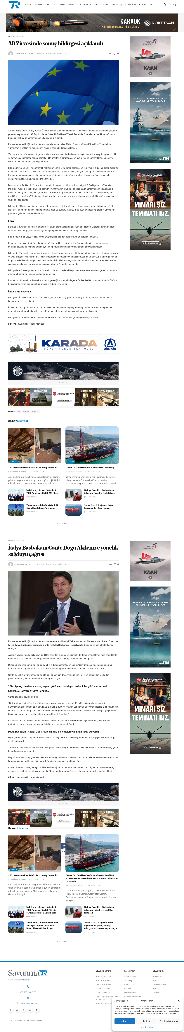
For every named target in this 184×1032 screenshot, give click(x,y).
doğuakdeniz (31, 865)
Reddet (146, 1021)
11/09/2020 (39, 53)
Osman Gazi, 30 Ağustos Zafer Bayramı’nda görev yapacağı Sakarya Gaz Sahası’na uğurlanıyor (101, 972)
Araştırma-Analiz (56, 5)
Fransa (26, 411)
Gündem (72, 5)
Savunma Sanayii (34, 5)
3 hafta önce (33, 497)
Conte (20, 865)
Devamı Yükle (63, 524)
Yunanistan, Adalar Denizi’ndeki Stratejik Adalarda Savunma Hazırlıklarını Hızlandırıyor (42, 972)
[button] (178, 1000)
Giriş (173, 4)
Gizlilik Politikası (147, 1027)
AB (19, 411)
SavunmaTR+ (145, 5)
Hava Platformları (104, 1023)
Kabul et (125, 1021)
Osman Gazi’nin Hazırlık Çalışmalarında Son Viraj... (90, 468)
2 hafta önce (34, 472)
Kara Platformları (103, 1027)
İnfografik (85, 5)
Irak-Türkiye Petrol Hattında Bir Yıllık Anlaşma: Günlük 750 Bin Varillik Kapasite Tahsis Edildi (42, 957)
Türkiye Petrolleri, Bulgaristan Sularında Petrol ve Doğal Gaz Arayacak (99, 957)
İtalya (42, 865)
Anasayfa (11, 36)
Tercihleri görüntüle (169, 1021)
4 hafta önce (90, 512)
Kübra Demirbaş (19, 472)
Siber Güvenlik (101, 5)
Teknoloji (117, 5)
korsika (35, 411)
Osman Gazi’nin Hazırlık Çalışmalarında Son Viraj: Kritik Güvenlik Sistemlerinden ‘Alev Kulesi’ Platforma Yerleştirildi (91, 925)
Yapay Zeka (130, 5)
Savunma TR (24, 53)
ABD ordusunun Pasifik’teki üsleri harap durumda (32, 468)
